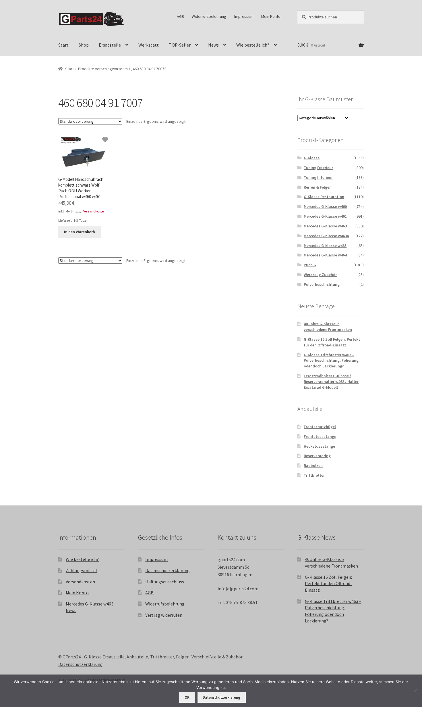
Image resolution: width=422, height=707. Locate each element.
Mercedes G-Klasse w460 (325, 206)
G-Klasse (312, 157)
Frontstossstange (320, 436)
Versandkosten (94, 211)
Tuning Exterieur (318, 167)
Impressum (243, 16)
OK (187, 697)
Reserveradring (317, 455)
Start (63, 45)
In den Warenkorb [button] (79, 231)
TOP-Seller (180, 45)
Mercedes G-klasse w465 (325, 245)
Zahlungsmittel (81, 570)
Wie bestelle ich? (252, 45)
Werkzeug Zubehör (320, 274)
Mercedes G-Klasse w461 (325, 216)
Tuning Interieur (318, 177)
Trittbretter (314, 475)
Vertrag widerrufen (163, 615)
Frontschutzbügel (320, 426)
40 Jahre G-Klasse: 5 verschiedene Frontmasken (328, 326)
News (213, 45)
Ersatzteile (110, 45)
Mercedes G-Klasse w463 (325, 226)
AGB (180, 16)
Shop (84, 45)
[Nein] (415, 690)
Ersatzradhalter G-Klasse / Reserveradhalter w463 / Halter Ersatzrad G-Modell (331, 381)
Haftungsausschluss (164, 582)
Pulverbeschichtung (322, 284)
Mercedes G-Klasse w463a (326, 235)
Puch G (310, 264)
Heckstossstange (319, 446)
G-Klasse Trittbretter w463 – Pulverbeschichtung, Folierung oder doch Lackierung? (331, 360)
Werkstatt (148, 45)
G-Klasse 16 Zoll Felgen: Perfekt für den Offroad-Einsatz (332, 342)
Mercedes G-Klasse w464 (325, 255)
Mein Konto (270, 16)
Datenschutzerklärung (167, 570)
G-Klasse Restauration (324, 196)
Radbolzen (313, 465)
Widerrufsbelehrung (209, 16)
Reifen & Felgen (318, 187)
